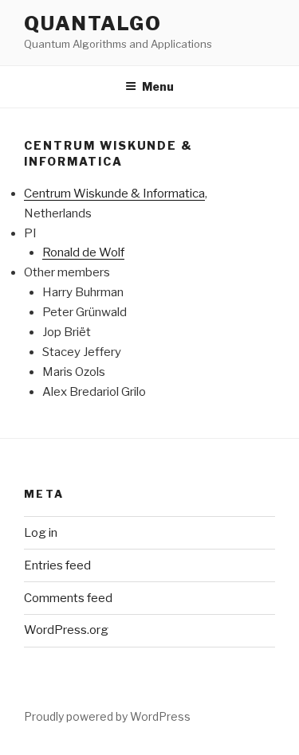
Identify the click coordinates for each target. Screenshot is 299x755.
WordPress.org (66, 630)
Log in (40, 533)
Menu (158, 86)
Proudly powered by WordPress (107, 716)
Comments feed (68, 598)
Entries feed (57, 565)
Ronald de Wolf (83, 252)
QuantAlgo (93, 23)
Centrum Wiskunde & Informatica (114, 193)
